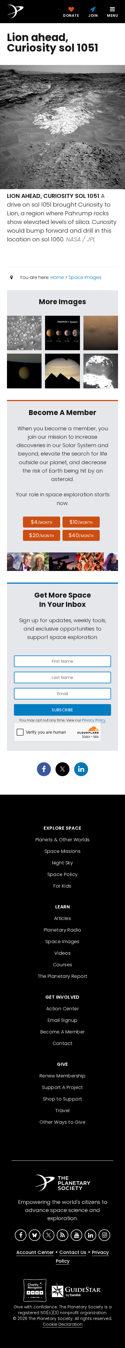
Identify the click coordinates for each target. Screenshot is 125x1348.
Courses (62, 964)
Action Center (62, 1008)
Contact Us (72, 1252)
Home (57, 277)
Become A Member (62, 1032)
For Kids (62, 886)
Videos (62, 953)
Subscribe (62, 710)
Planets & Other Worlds (62, 839)
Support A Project (62, 1087)
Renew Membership (62, 1075)
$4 (42, 522)
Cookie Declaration (63, 1324)
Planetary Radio (62, 930)
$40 (81, 535)
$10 (80, 522)
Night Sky (62, 863)
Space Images (85, 277)
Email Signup (63, 1020)
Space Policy (62, 874)
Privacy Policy (94, 720)
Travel (62, 1110)
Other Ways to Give (62, 1122)
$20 (41, 535)
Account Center (35, 1252)
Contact (63, 1043)
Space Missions (62, 851)
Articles (62, 918)
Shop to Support (62, 1099)
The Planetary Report (63, 976)
